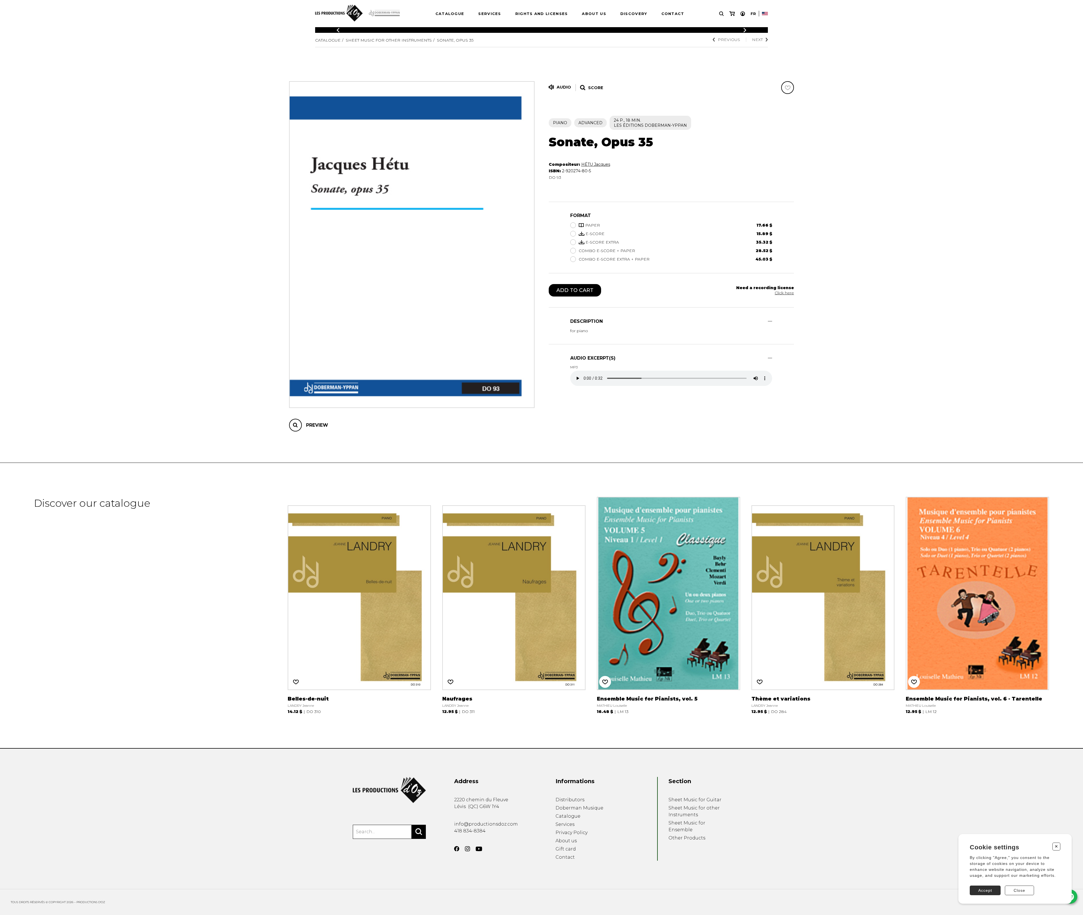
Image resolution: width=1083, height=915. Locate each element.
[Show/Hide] (770, 321)
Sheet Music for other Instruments (389, 40)
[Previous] (338, 30)
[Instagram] (467, 849)
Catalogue (449, 13)
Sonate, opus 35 (455, 40)
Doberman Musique (579, 808)
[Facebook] (456, 849)
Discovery (633, 13)
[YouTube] (479, 849)
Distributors (570, 799)
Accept (985, 890)
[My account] (742, 13)
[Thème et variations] (823, 605)
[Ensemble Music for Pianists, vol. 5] (668, 605)
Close (1019, 890)
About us (594, 13)
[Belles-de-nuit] (359, 605)
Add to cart (574, 290)
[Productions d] (389, 790)
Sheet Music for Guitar (694, 799)
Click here (784, 292)
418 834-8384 (470, 831)
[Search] (419, 832)
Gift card (566, 849)
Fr (753, 13)
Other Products (686, 838)
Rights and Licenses (541, 13)
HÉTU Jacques (595, 164)
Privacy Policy (572, 832)
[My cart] (732, 13)
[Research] (721, 13)
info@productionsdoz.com (486, 824)
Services (489, 13)
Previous (729, 39)
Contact (672, 13)
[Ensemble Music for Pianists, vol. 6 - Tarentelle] (977, 605)
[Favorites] (787, 87)
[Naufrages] (514, 605)
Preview (317, 425)
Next (757, 39)
